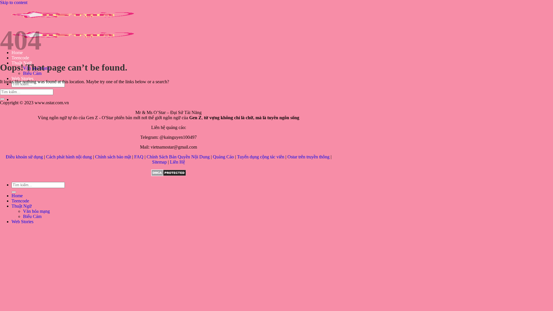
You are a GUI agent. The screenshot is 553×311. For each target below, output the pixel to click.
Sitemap (159, 162)
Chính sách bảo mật (113, 156)
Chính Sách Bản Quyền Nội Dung (178, 156)
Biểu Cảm (32, 73)
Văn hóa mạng (36, 211)
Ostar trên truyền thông (308, 156)
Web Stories (22, 78)
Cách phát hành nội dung (69, 156)
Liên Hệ (177, 162)
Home (17, 195)
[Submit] (2, 99)
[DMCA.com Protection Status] (168, 174)
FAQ (138, 156)
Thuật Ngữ (22, 206)
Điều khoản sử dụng (24, 156)
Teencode (20, 57)
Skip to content (13, 2)
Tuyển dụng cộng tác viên (260, 156)
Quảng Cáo (223, 156)
